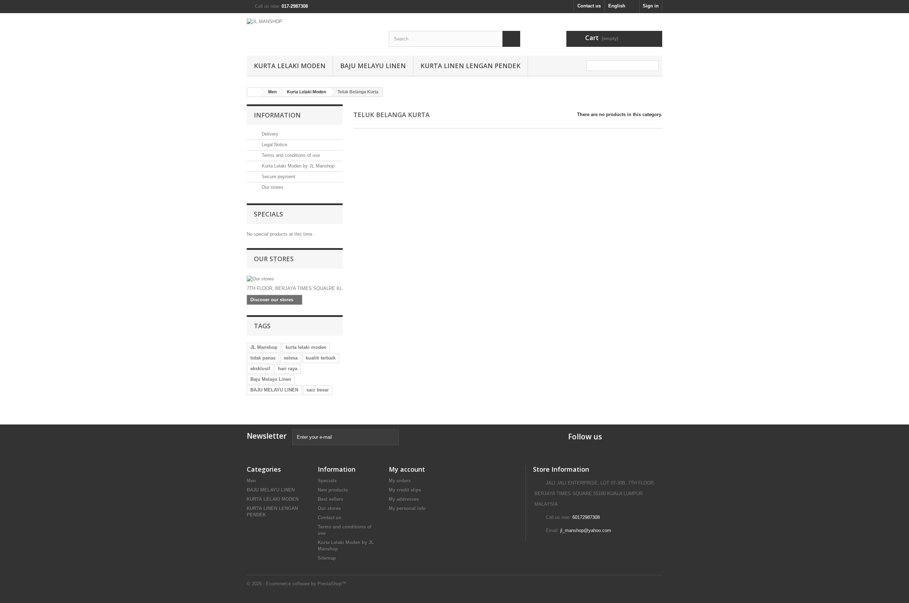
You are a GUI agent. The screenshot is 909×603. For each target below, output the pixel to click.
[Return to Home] (254, 92)
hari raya (287, 368)
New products (333, 490)
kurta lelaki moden (305, 347)
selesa (291, 358)
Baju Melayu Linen (270, 379)
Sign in (651, 6)
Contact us (589, 6)
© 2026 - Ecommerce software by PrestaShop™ (296, 583)
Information (277, 115)
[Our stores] (295, 279)
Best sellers (330, 499)
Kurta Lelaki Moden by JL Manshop (297, 166)
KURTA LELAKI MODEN (290, 65)
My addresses (404, 499)
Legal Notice (273, 144)
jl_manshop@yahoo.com (585, 530)
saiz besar (317, 390)
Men (251, 480)
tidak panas (263, 358)
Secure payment (277, 176)
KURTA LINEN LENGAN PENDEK (470, 65)
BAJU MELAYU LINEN (373, 65)
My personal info (407, 508)
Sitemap (327, 558)
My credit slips (405, 490)
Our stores (271, 187)
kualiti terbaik (321, 358)
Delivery (269, 134)
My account (407, 469)
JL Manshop (263, 347)
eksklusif (260, 368)
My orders (400, 480)
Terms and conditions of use (290, 155)
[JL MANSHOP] (312, 29)
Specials (268, 214)
